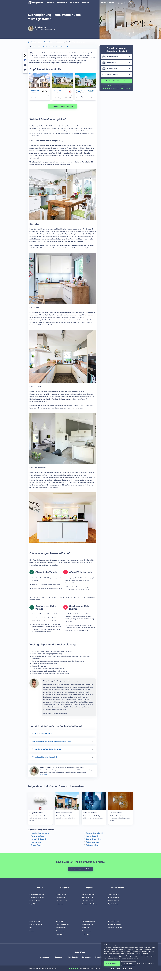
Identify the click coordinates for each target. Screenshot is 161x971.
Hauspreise (64, 888)
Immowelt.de (44, 957)
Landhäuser (59, 904)
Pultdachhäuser (113, 904)
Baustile (40, 887)
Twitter (25, 55)
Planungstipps (60, 47)
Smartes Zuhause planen (94, 839)
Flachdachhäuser (113, 897)
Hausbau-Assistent (107, 2)
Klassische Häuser (61, 901)
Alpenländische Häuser (36, 897)
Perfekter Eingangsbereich (94, 833)
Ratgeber (85, 2)
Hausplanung (74, 2)
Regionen (89, 888)
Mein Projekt (86, 934)
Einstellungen (128, 963)
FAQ (67, 47)
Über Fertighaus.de (35, 924)
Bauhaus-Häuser (34, 901)
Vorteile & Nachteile (48, 47)
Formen (39, 47)
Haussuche (50, 2)
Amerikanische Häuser (36, 894)
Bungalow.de (86, 957)
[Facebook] (112, 968)
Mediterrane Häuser (88, 894)
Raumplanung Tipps (37, 836)
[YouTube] (130, 968)
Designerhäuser (61, 894)
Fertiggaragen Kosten (93, 845)
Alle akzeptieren (111, 963)
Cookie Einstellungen (62, 924)
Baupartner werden (114, 924)
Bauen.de (58, 957)
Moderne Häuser (87, 897)
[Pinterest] (118, 968)
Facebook (25, 60)
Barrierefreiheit (61, 927)
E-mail (25, 65)
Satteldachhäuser (113, 894)
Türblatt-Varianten (37, 845)
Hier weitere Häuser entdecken (62, 106)
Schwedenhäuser (87, 901)
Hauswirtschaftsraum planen (40, 833)
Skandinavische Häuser (89, 904)
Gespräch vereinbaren (115, 927)
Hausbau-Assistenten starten (116, 81)
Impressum (59, 934)
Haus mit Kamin (36, 842)
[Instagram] (124, 968)
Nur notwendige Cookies (145, 963)
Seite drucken (25, 70)
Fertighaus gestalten (92, 842)
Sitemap (32, 931)
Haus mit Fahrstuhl (92, 836)
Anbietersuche (62, 2)
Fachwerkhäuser (61, 897)
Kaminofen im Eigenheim (39, 839)
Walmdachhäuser (113, 901)
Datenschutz (60, 931)
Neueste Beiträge (117, 888)
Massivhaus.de (73, 957)
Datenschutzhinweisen (132, 958)
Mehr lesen (43, 774)
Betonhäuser (33, 904)
